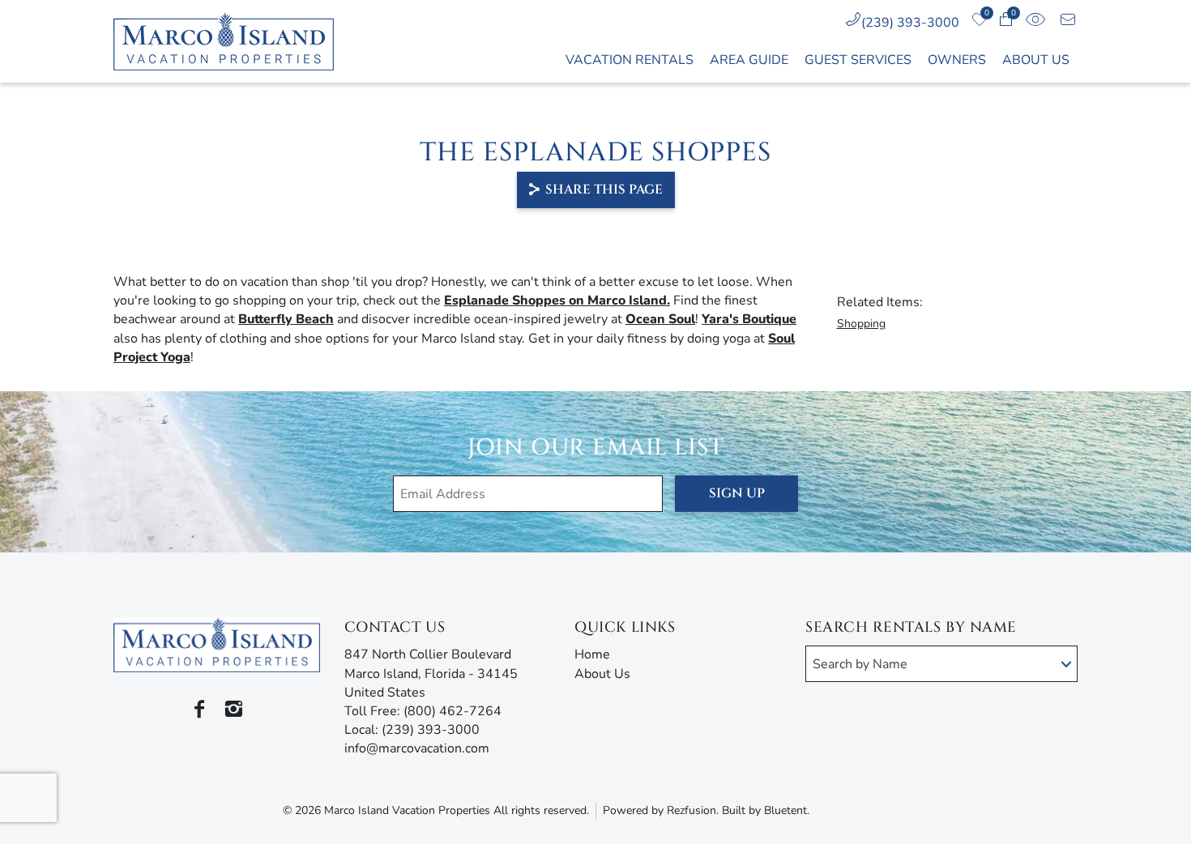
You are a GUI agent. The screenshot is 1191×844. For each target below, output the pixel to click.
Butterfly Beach (286, 319)
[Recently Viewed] (1035, 23)
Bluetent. (786, 810)
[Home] (232, 41)
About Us (1035, 60)
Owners (957, 60)
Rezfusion (691, 810)
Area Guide (749, 60)
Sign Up (737, 493)
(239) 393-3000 (910, 23)
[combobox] (941, 664)
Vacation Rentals (630, 60)
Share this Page (604, 189)
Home (592, 654)
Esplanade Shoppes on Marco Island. (557, 300)
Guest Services (858, 60)
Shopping (861, 323)
